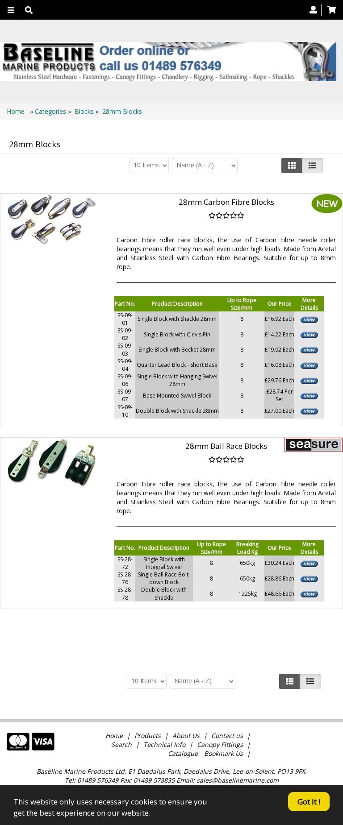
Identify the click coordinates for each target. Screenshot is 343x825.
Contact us (227, 735)
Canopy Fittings (220, 744)
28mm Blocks (122, 111)
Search (122, 744)
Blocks (84, 111)
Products (147, 735)
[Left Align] (291, 165)
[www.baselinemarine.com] (168, 62)
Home (16, 111)
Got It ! (308, 801)
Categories (51, 111)
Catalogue (183, 753)
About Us (186, 735)
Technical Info (164, 744)
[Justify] (312, 165)
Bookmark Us (223, 753)
